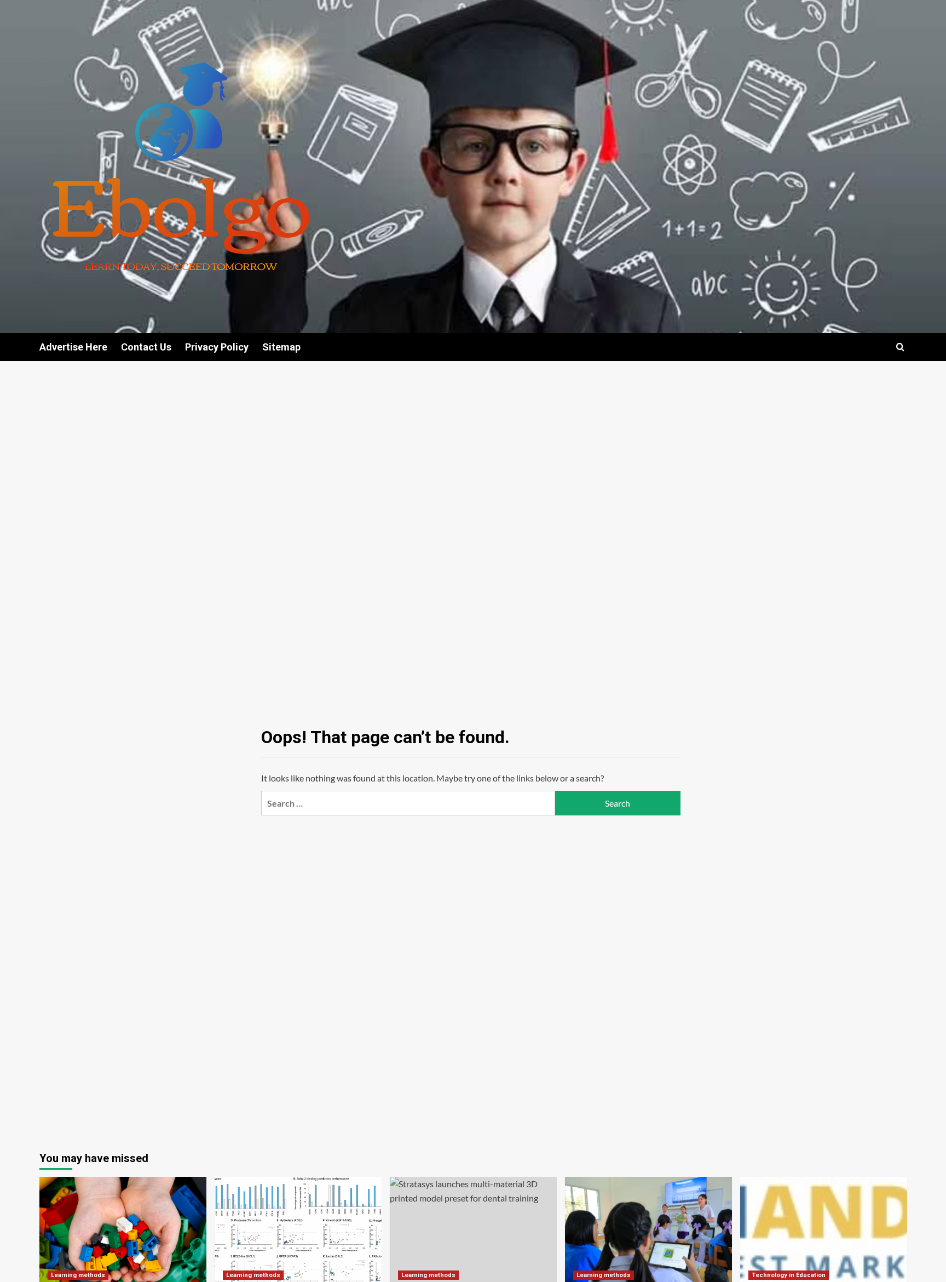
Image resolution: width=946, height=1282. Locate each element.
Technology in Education (789, 1275)
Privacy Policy (217, 347)
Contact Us (146, 347)
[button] (900, 347)
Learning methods (78, 1275)
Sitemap (281, 347)
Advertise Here (73, 347)
